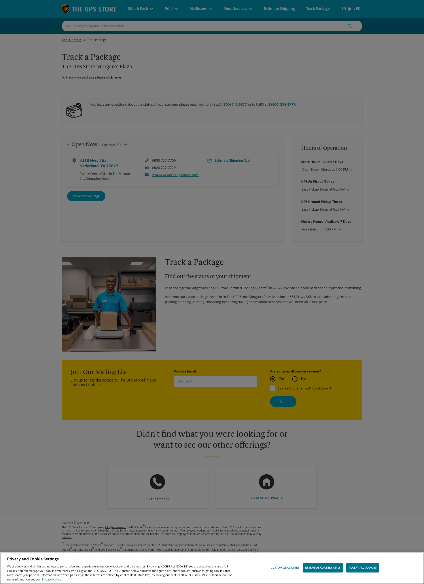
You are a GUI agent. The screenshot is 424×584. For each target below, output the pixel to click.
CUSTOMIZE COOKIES (285, 567)
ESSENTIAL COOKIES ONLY (322, 567)
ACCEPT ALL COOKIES (363, 567)
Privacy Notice (51, 579)
